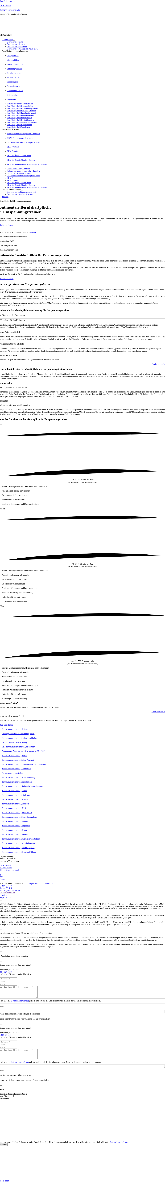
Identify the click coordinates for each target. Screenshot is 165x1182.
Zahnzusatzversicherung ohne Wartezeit (18, 760)
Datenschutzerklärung (20, 1001)
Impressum (33, 883)
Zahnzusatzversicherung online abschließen (19, 738)
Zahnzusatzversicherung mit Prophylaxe (18, 847)
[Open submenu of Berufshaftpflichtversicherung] (27, 51)
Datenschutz (48, 883)
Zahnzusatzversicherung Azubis (15, 799)
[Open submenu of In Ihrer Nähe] (14, 40)
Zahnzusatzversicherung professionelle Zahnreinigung (24, 764)
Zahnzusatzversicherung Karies (14, 808)
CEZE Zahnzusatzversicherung (19, 138)
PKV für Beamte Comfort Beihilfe (21, 160)
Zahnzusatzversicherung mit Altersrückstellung (21, 839)
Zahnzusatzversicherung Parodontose (17, 782)
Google (33, 232)
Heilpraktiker (12, 95)
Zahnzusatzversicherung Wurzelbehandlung (19, 817)
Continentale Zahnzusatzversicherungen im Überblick (24, 751)
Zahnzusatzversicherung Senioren (15, 804)
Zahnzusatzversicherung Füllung (15, 821)
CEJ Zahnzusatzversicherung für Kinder (23, 142)
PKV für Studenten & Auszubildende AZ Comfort (27, 164)
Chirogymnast (12, 55)
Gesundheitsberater (15, 90)
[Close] (1, 900)
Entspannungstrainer (15, 64)
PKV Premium (13, 147)
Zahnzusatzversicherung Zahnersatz (16, 769)
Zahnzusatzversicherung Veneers (15, 834)
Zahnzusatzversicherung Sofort (14, 755)
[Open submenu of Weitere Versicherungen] (22, 190)
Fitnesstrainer (12, 82)
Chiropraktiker (13, 60)
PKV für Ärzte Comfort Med (19, 155)
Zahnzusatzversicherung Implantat (16, 826)
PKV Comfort (13, 151)
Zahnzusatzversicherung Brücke (15, 729)
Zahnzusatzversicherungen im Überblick (23, 134)
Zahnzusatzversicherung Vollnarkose (17, 812)
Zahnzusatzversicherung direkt (14, 791)
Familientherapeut (14, 73)
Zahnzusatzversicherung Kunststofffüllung (19, 852)
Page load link (6, 897)
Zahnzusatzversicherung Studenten (16, 795)
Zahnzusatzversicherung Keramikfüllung (18, 777)
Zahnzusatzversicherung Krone (14, 830)
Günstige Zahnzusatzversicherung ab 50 (18, 734)
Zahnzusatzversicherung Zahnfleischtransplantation (22, 786)
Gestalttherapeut (13, 86)
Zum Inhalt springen (8, 1)
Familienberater (13, 77)
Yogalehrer (11, 99)
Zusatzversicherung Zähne (12, 773)
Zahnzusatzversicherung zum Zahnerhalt (18, 843)
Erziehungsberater (14, 69)
